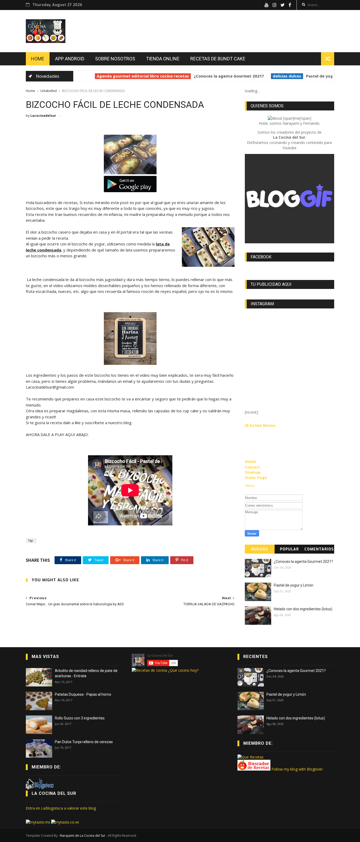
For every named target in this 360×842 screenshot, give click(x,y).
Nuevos (259, 549)
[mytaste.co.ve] (65, 822)
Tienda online (162, 58)
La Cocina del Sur (54, 793)
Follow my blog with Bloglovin (297, 769)
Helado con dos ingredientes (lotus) (303, 609)
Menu (250, 485)
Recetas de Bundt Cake (217, 58)
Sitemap (253, 472)
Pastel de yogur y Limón (324, 76)
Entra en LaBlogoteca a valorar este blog (61, 808)
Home (37, 58)
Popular (289, 549)
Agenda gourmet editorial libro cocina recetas (137, 76)
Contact (252, 467)
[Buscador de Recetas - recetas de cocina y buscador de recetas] (253, 769)
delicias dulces (281, 76)
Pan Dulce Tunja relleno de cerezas (84, 742)
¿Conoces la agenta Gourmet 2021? (223, 76)
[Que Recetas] (250, 756)
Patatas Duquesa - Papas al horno (83, 694)
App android (69, 58)
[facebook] (290, 5)
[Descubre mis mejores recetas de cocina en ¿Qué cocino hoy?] (165, 670)
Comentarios (319, 549)
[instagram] (274, 5)
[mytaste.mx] (38, 822)
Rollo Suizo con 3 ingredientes (80, 718)
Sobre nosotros (115, 58)
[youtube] (267, 5)
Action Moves (262, 425)
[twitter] (282, 5)
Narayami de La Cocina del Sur (83, 835)
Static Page (256, 477)
